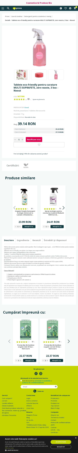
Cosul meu (30, 408)
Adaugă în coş (28, 226)
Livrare (4, 401)
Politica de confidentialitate (60, 422)
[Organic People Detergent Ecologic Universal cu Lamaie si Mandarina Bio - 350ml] (24, 196)
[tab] (9, 240)
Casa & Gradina (16, 16)
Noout (26, 107)
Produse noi (55, 403)
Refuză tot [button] (61, 447)
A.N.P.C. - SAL (55, 430)
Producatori (55, 398)
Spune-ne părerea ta (39, 99)
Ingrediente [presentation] (23, 240)
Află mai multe (9, 448)
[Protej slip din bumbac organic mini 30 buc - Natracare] (25, 329)
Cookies (53, 427)
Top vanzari (55, 406)
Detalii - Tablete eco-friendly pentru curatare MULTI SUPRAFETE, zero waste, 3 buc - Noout (40, 20)
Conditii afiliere (7, 403)
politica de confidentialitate (33, 383)
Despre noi (55, 415)
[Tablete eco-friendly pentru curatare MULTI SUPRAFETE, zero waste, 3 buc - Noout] (22, 75)
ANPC (53, 425)
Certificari (54, 432)
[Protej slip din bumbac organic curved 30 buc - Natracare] (52, 329)
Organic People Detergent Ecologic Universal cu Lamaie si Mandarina (25, 213)
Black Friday (55, 408)
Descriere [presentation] (9, 240)
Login (28, 398)
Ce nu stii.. (30, 420)
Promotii (54, 401)
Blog (28, 417)
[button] (27, 450)
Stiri (27, 422)
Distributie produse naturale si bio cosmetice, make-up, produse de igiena (14, 410)
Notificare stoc (34, 139)
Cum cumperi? (7, 398)
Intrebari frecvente (9, 415)
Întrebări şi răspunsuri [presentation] (55, 240)
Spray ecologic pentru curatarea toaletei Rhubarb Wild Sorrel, (53, 213)
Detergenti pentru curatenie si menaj (37, 16)
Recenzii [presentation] (36, 240)
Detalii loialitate (7, 406)
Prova (7, 16)
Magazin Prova (31, 415)
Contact (53, 420)
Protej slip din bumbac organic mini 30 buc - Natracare (25, 347)
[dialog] (39, 444)
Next (63, 207)
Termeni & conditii (57, 417)
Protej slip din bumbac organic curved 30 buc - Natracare (53, 347)
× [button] (75, 438)
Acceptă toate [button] (61, 442)
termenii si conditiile (42, 381)
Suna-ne (40, 391)
